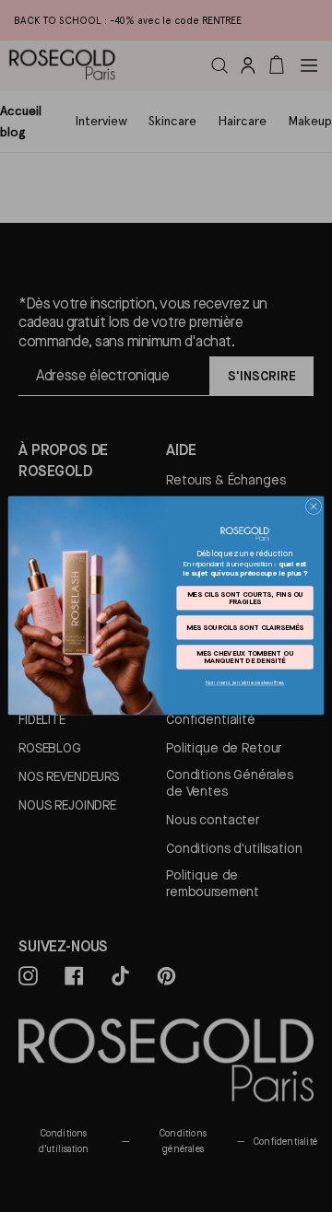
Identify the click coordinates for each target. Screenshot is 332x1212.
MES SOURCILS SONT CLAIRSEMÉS (244, 627)
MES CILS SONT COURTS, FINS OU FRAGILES (245, 597)
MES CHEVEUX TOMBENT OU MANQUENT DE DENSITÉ (244, 657)
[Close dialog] (313, 507)
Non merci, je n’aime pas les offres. (245, 683)
